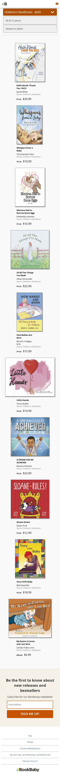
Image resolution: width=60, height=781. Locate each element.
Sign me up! (30, 714)
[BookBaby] (4, 4)
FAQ (30, 735)
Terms (30, 742)
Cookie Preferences (30, 748)
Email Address (14, 704)
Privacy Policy (30, 761)
